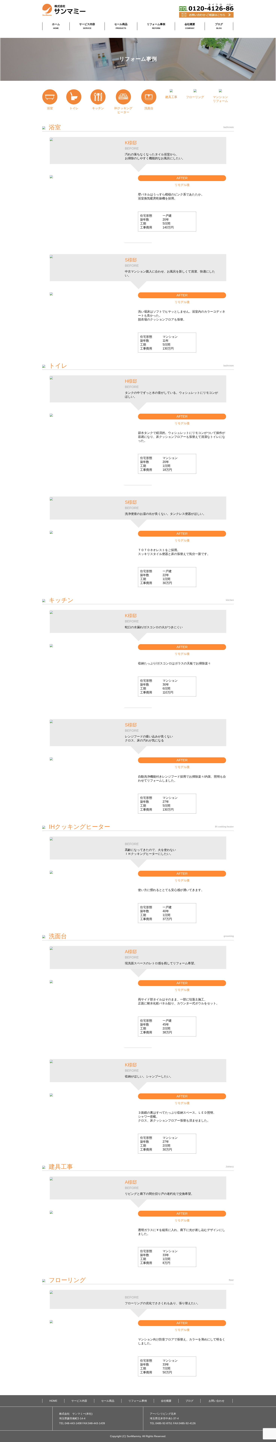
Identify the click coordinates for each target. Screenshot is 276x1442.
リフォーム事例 (156, 26)
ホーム (56, 26)
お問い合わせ (216, 1400)
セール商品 (120, 26)
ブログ (219, 26)
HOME (53, 1400)
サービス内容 (87, 26)
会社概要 (190, 26)
